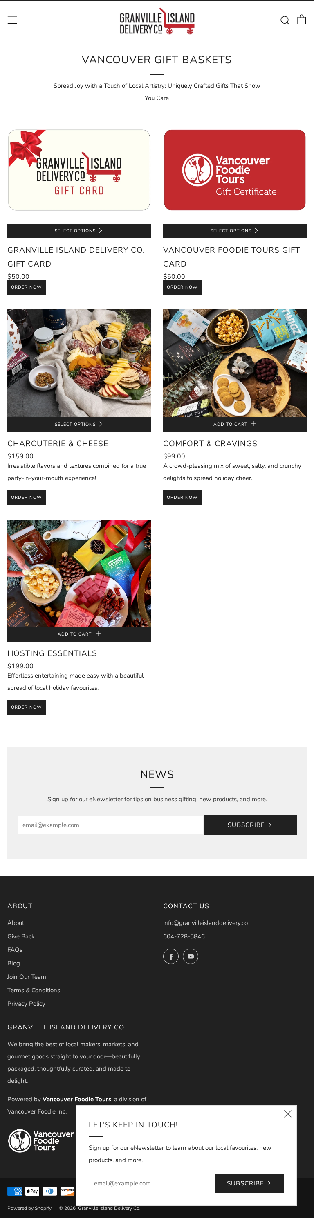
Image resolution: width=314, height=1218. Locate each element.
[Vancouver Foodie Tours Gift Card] (235, 170)
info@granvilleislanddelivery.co (205, 923)
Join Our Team (26, 977)
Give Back (21, 936)
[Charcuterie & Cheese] (79, 363)
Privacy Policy (26, 1004)
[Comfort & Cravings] (235, 363)
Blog (13, 963)
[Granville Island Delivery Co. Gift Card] (79, 170)
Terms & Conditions (33, 990)
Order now (26, 287)
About (15, 923)
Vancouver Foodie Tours (77, 1099)
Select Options (75, 231)
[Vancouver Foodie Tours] (41, 1141)
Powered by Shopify (29, 1208)
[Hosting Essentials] (79, 573)
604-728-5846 (184, 936)
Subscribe (246, 825)
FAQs (14, 950)
